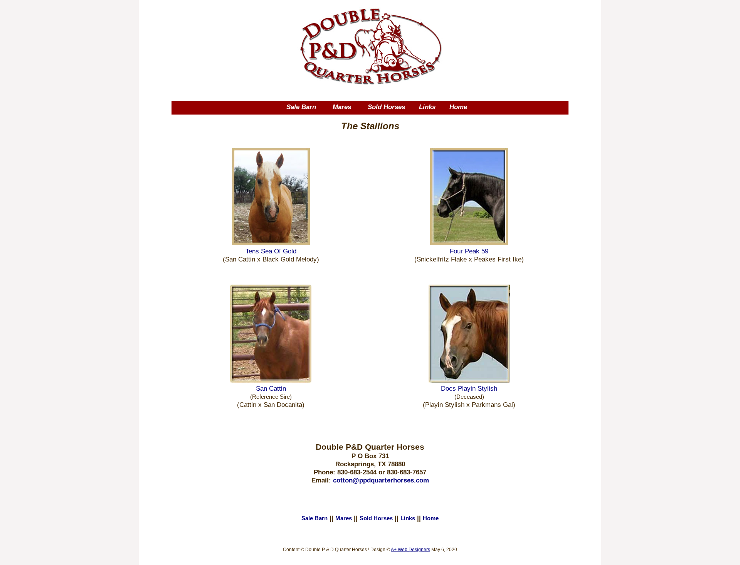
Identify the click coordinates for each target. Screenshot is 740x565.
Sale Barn (301, 107)
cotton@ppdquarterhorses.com (381, 480)
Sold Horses (386, 107)
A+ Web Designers (410, 549)
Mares (342, 107)
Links (427, 107)
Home (458, 107)
